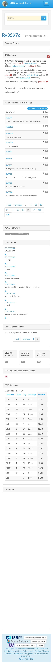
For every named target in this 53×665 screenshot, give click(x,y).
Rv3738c (9, 143)
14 (7, 210)
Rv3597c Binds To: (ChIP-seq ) (18, 103)
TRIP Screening (11, 385)
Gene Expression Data (15, 327)
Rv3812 (9, 183)
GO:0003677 (10, 248)
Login (40, 645)
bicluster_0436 (18, 66)
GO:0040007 (10, 303)
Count (18, 395)
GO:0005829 (10, 266)
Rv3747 (9, 158)
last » (8, 215)
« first (8, 205)
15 (12, 210)
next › (40, 210)
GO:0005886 (10, 275)
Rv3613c (9, 127)
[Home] (5, 4)
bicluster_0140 (30, 64)
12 (36, 205)
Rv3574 (9, 118)
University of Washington (25, 645)
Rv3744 (9, 152)
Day (24, 395)
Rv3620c (9, 134)
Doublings (32, 395)
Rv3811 (9, 174)
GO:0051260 (10, 312)
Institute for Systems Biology (35, 637)
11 (30, 205)
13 (41, 205)
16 (18, 210)
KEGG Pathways (12, 228)
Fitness (41, 395)
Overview (11, 55)
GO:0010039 (10, 294)
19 (34, 210)
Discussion (9, 490)
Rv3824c (9, 192)
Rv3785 (9, 165)
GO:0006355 (10, 285)
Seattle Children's (38, 641)
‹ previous (18, 205)
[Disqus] (26, 526)
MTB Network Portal (20, 3)
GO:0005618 (10, 257)
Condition (10, 395)
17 (23, 210)
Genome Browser (12, 43)
